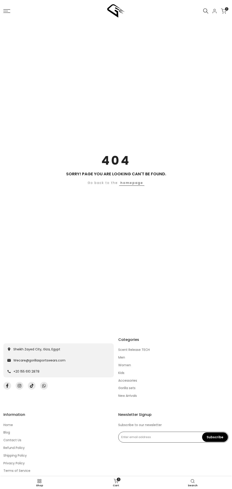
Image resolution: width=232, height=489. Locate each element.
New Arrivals (127, 395)
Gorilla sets (126, 388)
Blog (6, 432)
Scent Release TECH (134, 349)
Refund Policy (14, 448)
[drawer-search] (205, 11)
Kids (121, 373)
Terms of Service (16, 470)
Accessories (127, 380)
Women (124, 365)
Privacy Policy (14, 463)
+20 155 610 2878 (26, 371)
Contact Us (12, 440)
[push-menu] (6, 11)
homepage (131, 183)
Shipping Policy (15, 455)
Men (121, 357)
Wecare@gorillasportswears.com (39, 360)
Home (8, 425)
